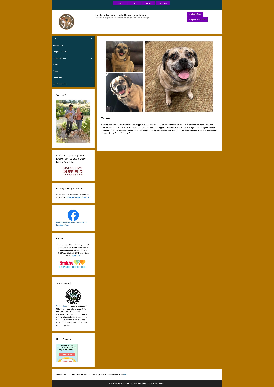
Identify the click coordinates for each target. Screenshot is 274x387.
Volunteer (148, 3)
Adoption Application (197, 20)
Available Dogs (195, 14)
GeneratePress (159, 383)
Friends (55, 71)
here (125, 375)
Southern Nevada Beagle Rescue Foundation (120, 14)
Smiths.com (75, 256)
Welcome (56, 39)
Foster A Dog (163, 3)
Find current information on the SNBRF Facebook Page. (71, 223)
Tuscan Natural (62, 306)
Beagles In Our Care (60, 52)
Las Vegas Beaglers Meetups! (77, 197)
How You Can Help (59, 84)
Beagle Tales (57, 77)
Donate (120, 3)
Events (134, 3)
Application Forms (59, 58)
